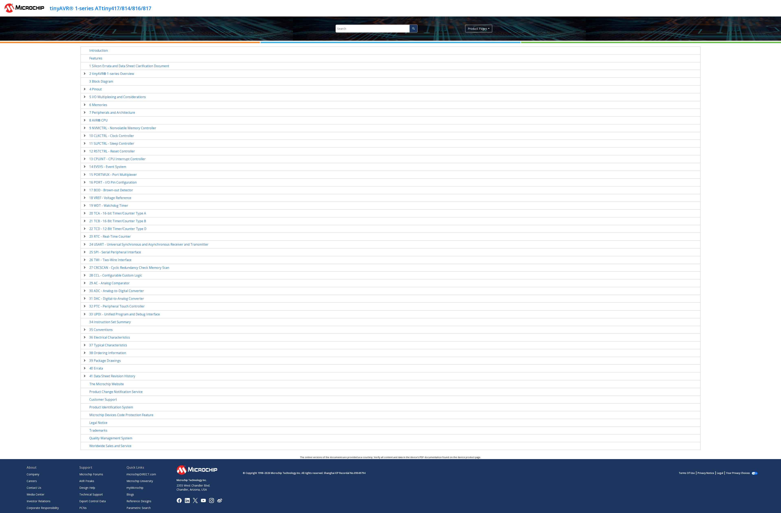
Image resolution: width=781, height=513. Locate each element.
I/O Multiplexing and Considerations (117, 97)
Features (95, 58)
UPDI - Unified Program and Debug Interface (124, 314)
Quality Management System (110, 438)
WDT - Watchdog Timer (108, 205)
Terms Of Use (687, 473)
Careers (32, 481)
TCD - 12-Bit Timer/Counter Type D (117, 229)
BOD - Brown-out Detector (111, 190)
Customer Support (103, 399)
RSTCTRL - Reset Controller (112, 151)
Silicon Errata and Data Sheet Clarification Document (129, 66)
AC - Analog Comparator (109, 283)
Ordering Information (107, 353)
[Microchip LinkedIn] (187, 500)
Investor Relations (38, 501)
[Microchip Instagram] (211, 500)
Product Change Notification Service (116, 392)
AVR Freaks (86, 481)
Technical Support (91, 494)
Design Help (87, 488)
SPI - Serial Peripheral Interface (115, 252)
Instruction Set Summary (110, 322)
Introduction (98, 50)
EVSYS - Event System (107, 167)
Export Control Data (92, 501)
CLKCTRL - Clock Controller (111, 136)
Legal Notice (98, 423)
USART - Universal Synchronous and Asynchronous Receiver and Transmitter (148, 244)
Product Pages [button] (477, 29)
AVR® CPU (98, 120)
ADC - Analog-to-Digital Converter (116, 291)
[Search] (413, 29)
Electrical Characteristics (109, 337)
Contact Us (34, 488)
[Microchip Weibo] (219, 500)
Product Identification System (111, 407)
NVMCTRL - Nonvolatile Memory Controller (122, 128)
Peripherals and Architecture (112, 112)
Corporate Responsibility (43, 508)
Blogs (130, 494)
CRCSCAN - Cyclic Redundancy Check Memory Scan (129, 268)
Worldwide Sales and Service (110, 446)
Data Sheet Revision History (112, 376)
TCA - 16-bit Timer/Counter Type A (117, 213)
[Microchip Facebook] (179, 500)
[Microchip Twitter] (195, 500)
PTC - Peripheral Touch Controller (117, 306)
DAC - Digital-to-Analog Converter (116, 298)
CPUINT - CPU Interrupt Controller (117, 159)
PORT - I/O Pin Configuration (113, 182)
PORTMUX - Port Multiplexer (113, 175)
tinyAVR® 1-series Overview (111, 74)
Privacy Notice (706, 473)
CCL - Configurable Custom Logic (115, 275)
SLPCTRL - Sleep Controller (111, 143)
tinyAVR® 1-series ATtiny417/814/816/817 (100, 8)
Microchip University (140, 481)
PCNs (83, 508)
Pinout (95, 89)
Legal (720, 473)
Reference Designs (139, 501)
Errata (96, 368)
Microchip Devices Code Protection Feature (121, 415)
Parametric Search (139, 508)
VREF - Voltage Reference (110, 198)
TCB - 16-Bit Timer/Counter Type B (117, 221)
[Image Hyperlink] (203, 500)
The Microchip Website (106, 384)
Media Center (35, 494)
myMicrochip (135, 488)
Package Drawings (105, 361)
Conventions (101, 330)
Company (33, 474)
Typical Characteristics (108, 345)
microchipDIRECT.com (141, 474)
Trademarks (98, 430)
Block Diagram (101, 81)
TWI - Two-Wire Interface (110, 260)
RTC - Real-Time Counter (110, 236)
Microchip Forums (91, 474)
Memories (98, 105)
